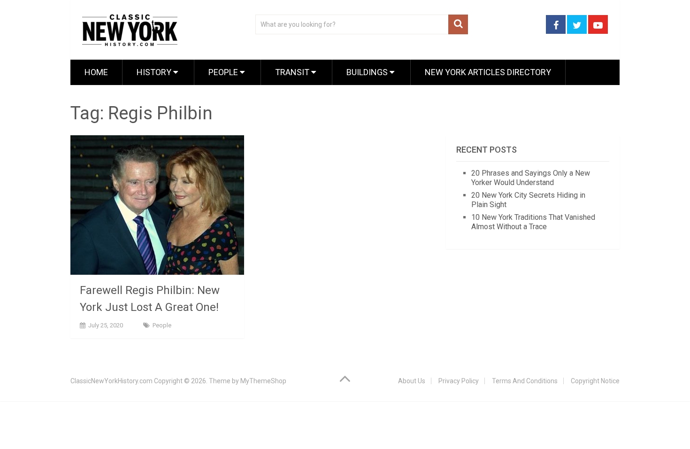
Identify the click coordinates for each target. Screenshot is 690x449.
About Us (411, 381)
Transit (293, 72)
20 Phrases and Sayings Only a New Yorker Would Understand (530, 178)
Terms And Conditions (525, 381)
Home (96, 72)
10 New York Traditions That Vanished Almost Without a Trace (533, 222)
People (224, 72)
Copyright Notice (595, 381)
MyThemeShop (263, 381)
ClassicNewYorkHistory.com (111, 381)
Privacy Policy (458, 381)
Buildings (368, 72)
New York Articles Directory (488, 72)
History (155, 72)
